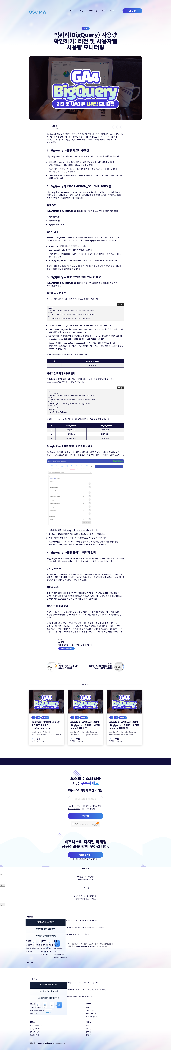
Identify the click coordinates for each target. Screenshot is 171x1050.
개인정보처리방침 (59, 954)
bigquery (85, 28)
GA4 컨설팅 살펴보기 (101, 761)
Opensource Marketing (85, 946)
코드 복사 (120, 305)
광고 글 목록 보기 (46, 948)
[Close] (1, 874)
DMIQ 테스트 (58, 948)
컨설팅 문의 (132, 11)
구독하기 (85, 816)
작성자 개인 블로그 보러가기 (67, 648)
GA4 (38, 717)
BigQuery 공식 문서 (97, 240)
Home (72, 11)
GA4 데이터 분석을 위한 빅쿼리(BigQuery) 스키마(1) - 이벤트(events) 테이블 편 (124, 725)
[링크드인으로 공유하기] (118, 127)
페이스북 (88, 1029)
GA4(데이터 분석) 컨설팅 (33, 945)
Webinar (113, 11)
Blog (81, 11)
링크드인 (88, 1032)
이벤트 (56, 945)
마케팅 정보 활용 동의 (60, 957)
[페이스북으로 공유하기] (114, 127)
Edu (103, 11)
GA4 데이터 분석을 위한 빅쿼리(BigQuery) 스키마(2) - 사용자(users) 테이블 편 (85, 725)
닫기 (2, 885)
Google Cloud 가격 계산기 (77, 530)
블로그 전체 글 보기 (47, 945)
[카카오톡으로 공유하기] (122, 127)
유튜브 (56, 951)
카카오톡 (88, 1035)
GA (33, 717)
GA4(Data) (93, 11)
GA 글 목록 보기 (46, 951)
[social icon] (28, 967)
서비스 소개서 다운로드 (32, 948)
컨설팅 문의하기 (85, 854)
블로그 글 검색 (45, 954)
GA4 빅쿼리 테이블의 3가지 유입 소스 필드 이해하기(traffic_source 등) (46, 725)
